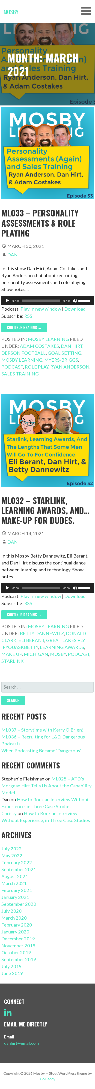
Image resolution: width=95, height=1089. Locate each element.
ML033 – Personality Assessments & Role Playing (40, 223)
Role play (36, 366)
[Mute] (74, 300)
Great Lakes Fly (65, 640)
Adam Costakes (39, 346)
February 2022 (16, 862)
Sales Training (20, 373)
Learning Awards (62, 647)
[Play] (7, 300)
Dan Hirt (72, 346)
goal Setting (64, 353)
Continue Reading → (24, 327)
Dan (12, 254)
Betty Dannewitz (42, 633)
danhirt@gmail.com (21, 1043)
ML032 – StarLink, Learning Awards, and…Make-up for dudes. (45, 510)
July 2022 (11, 848)
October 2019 (16, 952)
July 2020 (11, 911)
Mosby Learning (48, 339)
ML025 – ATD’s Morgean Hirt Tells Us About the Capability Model (46, 785)
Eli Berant (31, 640)
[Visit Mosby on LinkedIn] (8, 1014)
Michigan (36, 654)
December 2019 (18, 938)
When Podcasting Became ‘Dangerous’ (41, 750)
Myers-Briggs (61, 360)
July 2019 (11, 966)
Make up (11, 654)
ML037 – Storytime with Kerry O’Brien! (42, 729)
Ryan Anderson (69, 366)
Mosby (10, 11)
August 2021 (14, 876)
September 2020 (18, 904)
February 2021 (16, 890)
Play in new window (41, 309)
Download (75, 309)
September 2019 (18, 959)
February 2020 (16, 924)
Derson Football (23, 353)
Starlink (12, 661)
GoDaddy (47, 1079)
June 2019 (12, 973)
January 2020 (15, 931)
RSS (28, 316)
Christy (9, 813)
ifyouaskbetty (19, 647)
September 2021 (18, 869)
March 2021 (14, 883)
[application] (47, 300)
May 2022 (11, 855)
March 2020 (14, 918)
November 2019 (18, 945)
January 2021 (15, 897)
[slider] (84, 300)
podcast (12, 366)
